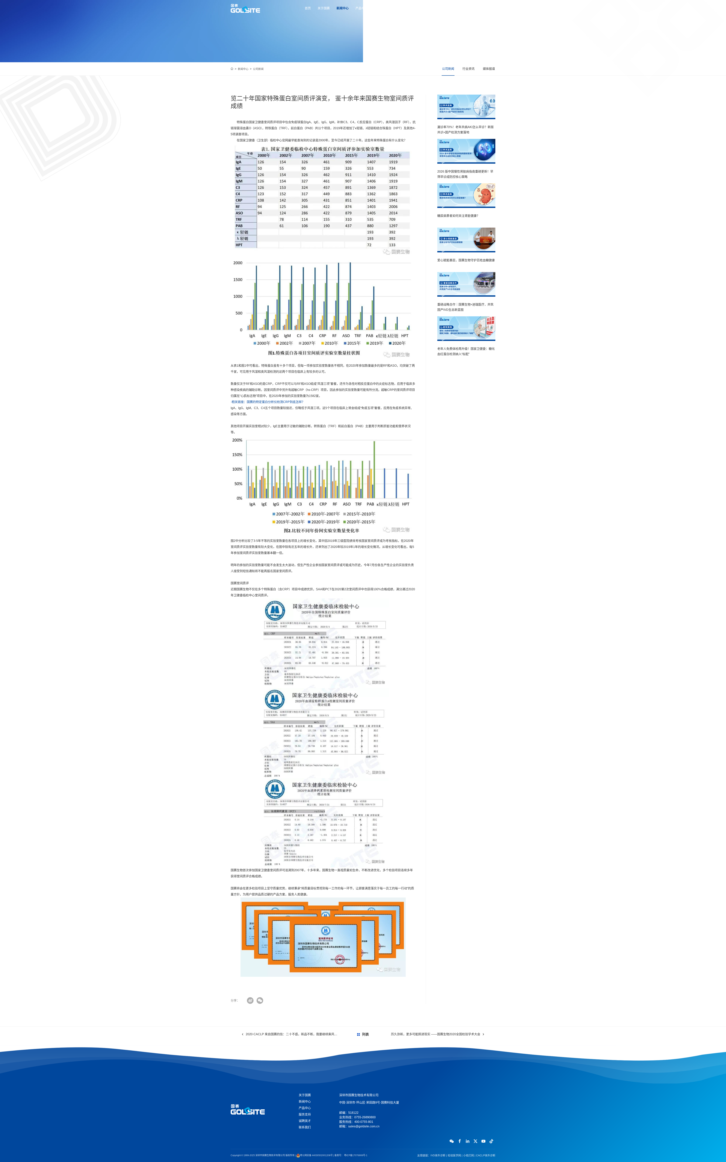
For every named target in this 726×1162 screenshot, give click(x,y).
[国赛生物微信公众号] (452, 1141)
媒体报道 (489, 68)
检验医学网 (454, 1155)
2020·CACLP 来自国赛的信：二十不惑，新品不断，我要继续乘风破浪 (292, 1034)
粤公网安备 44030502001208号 (316, 1155)
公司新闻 (258, 68)
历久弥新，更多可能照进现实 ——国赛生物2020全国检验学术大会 (435, 1034)
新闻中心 (343, 8)
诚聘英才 (399, 8)
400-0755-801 (482, 8)
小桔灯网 (468, 1155)
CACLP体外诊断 (485, 1155)
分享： (235, 1000)
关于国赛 (324, 8)
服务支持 (380, 8)
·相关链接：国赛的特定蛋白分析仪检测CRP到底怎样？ (268, 402)
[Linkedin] (468, 1141)
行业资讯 (468, 68)
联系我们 (418, 8)
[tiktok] (491, 1141)
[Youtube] (483, 1141)
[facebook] (460, 1141)
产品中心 (361, 8)
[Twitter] (475, 1141)
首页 (308, 8)
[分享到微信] (260, 1000)
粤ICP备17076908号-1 (355, 1155)
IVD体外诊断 (437, 1155)
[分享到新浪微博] (250, 1000)
